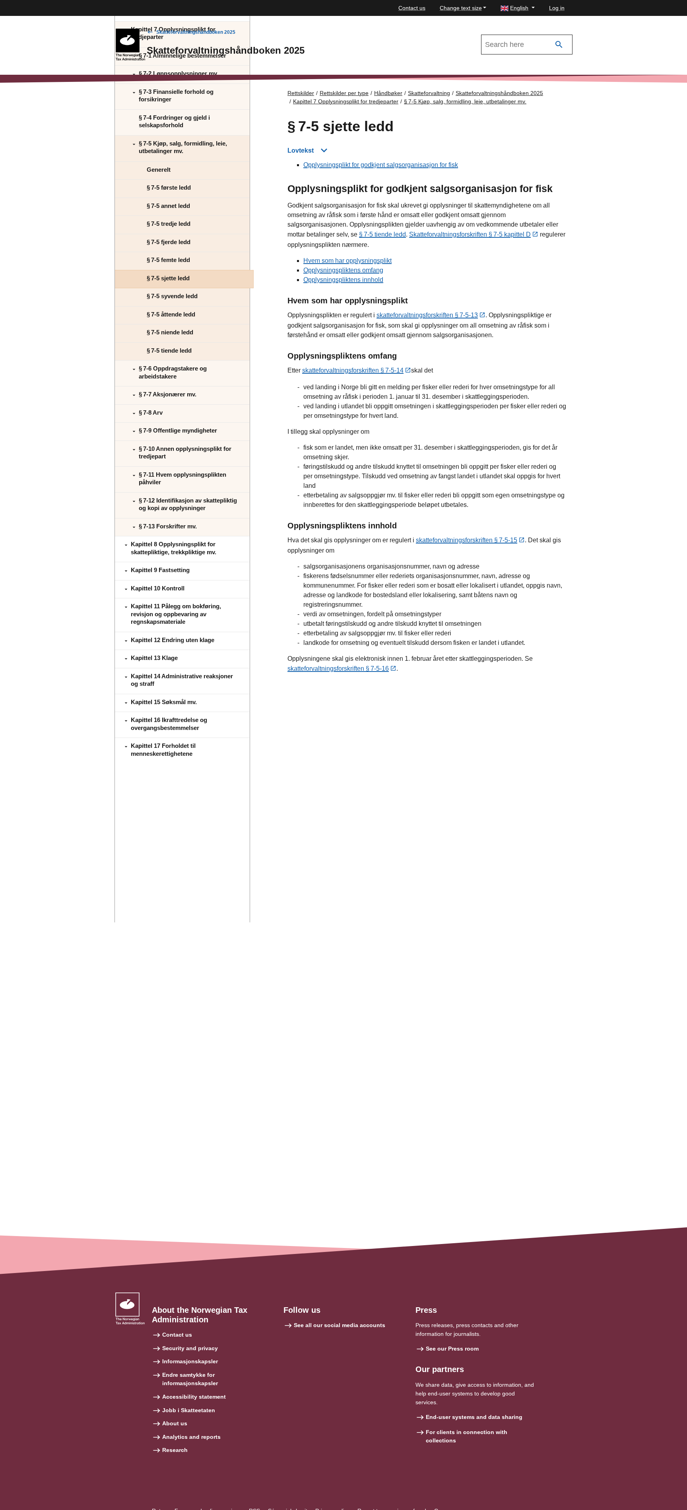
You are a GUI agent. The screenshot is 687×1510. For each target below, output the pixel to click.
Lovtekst (300, 150)
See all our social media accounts (339, 1325)
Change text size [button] (461, 8)
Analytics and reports (191, 1437)
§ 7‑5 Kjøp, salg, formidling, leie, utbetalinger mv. (465, 101)
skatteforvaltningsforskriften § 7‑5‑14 (353, 370)
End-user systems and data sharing (474, 1417)
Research (175, 1450)
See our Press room (452, 1348)
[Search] (559, 44)
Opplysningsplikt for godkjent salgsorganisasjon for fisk (380, 164)
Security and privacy (190, 1348)
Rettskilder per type (344, 93)
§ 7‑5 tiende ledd (382, 234)
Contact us (411, 8)
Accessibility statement (194, 1397)
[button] (518, 8)
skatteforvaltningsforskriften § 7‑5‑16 (338, 668)
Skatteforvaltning (429, 93)
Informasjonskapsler (190, 1361)
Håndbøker (388, 93)
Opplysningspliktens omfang (343, 270)
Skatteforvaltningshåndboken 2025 (195, 32)
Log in (557, 8)
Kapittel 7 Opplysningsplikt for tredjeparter (345, 101)
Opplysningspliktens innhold (343, 279)
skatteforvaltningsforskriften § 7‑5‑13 (427, 315)
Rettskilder (300, 93)
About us (174, 1423)
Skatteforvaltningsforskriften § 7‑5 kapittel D (470, 234)
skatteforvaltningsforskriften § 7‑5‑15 (466, 540)
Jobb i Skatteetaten (188, 1410)
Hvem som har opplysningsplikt (347, 260)
